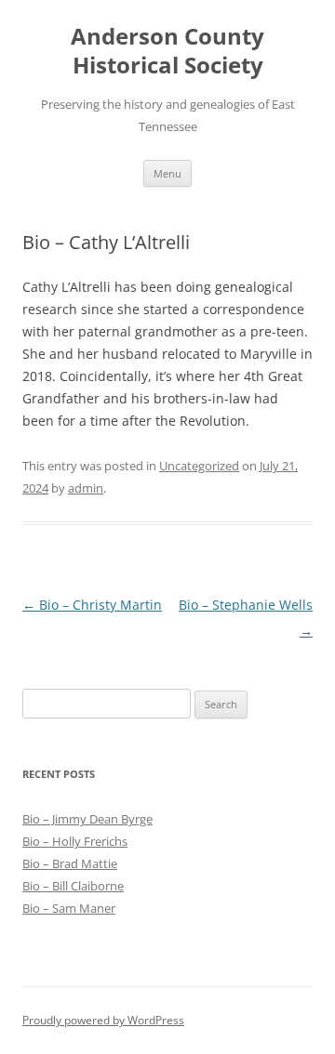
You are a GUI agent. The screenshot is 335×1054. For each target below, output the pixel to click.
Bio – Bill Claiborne (73, 885)
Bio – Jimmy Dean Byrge (87, 818)
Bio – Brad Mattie (69, 863)
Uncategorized (199, 465)
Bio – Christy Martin (92, 604)
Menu (167, 173)
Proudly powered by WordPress (103, 1020)
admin (85, 488)
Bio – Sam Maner (68, 908)
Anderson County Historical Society (167, 51)
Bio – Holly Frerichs (74, 841)
